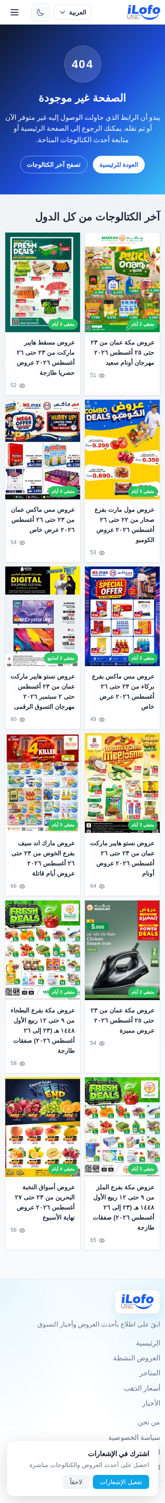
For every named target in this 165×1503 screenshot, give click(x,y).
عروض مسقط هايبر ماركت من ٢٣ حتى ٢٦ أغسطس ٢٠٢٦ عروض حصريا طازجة (46, 357)
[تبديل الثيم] (40, 12)
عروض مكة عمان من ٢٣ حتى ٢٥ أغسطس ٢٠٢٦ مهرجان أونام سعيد (122, 352)
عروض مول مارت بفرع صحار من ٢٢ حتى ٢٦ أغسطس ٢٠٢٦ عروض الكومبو (124, 524)
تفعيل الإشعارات (121, 1481)
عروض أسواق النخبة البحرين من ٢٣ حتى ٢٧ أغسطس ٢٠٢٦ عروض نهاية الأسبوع (45, 1202)
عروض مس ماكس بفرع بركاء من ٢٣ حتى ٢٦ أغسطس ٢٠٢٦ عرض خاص (123, 691)
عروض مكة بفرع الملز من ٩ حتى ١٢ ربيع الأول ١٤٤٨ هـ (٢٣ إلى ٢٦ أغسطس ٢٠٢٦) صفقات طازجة (123, 1207)
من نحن (149, 1422)
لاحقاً (76, 1481)
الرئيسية (148, 1343)
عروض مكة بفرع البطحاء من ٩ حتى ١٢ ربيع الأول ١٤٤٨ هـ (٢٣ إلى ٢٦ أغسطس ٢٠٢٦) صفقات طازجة (43, 1030)
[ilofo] (143, 12)
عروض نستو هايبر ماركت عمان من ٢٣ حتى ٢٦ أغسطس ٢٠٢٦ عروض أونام (122, 858)
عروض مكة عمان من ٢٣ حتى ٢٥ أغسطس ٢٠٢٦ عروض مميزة (122, 1020)
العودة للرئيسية (118, 164)
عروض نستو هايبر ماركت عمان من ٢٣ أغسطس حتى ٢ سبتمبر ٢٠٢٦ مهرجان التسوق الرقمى (43, 691)
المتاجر (149, 1373)
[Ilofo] (137, 1302)
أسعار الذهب (142, 1388)
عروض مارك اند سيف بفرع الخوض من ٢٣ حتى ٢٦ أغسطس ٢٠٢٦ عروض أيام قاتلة (43, 858)
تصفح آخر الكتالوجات (54, 164)
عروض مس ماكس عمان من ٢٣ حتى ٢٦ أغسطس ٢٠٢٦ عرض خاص (43, 519)
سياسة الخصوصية (134, 1437)
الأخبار (151, 1403)
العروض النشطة (136, 1358)
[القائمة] (14, 12)
